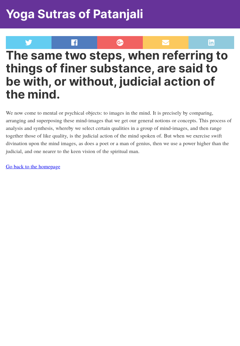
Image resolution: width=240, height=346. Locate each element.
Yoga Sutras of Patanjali (74, 14)
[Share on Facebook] (74, 42)
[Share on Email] (165, 42)
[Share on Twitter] (29, 42)
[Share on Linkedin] (211, 42)
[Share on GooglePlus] (120, 42)
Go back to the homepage (33, 166)
